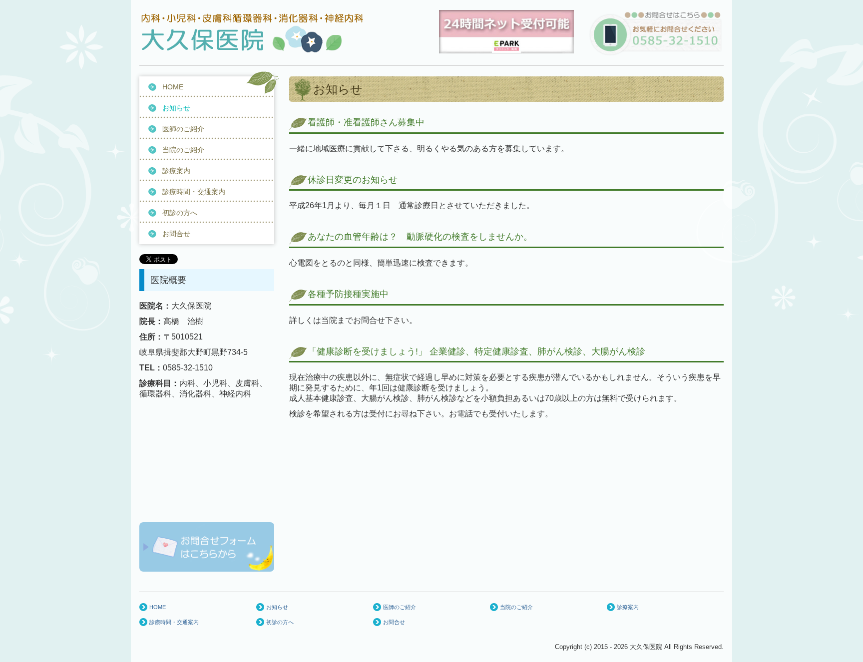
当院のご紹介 (183, 150)
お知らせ (176, 108)
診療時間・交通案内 (193, 192)
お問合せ (176, 234)
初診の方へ (179, 213)
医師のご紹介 (183, 129)
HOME (172, 87)
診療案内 (176, 171)
